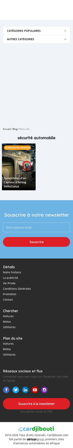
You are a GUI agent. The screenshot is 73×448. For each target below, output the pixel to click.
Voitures (8, 316)
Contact (8, 299)
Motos (7, 321)
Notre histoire (12, 272)
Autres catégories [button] (20, 39)
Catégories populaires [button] (24, 31)
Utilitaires (9, 327)
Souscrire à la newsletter (36, 404)
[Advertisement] (36, 83)
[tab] (36, 31)
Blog (15, 128)
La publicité (10, 278)
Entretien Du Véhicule (17, 147)
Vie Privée (9, 283)
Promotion (9, 294)
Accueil (7, 128)
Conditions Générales (17, 288)
